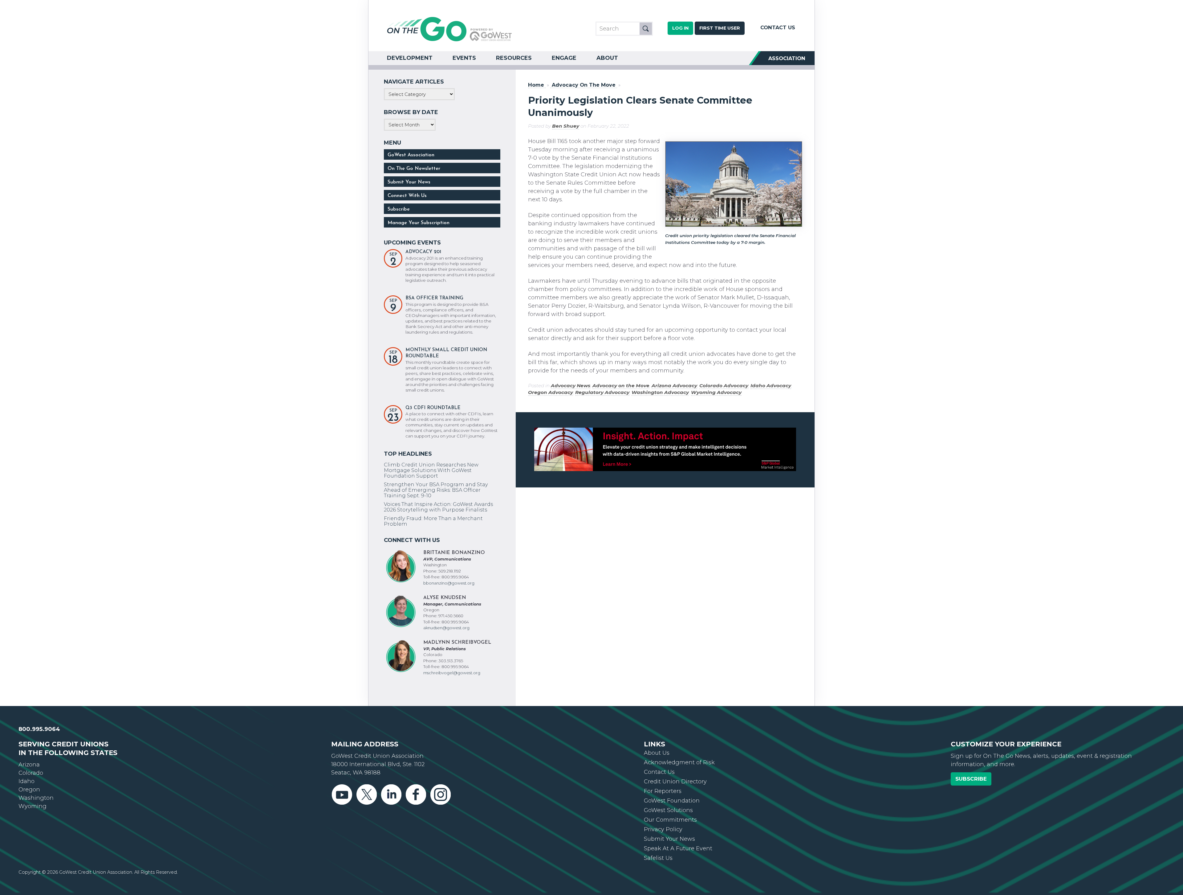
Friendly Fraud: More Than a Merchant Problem (433, 521)
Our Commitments (670, 819)
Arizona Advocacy (674, 385)
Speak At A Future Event (678, 848)
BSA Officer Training (434, 298)
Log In (680, 28)
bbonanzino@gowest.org (448, 583)
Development (410, 58)
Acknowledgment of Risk (679, 762)
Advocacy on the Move (620, 385)
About (607, 58)
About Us (656, 752)
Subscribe (399, 209)
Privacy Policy (663, 829)
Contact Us (777, 27)
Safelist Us (658, 858)
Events (464, 58)
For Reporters (662, 791)
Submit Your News (409, 182)
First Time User (719, 28)
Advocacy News (570, 385)
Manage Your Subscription (418, 222)
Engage (564, 58)
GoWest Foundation (672, 800)
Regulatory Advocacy (602, 392)
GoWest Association (411, 155)
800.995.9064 (39, 729)
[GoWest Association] (449, 40)
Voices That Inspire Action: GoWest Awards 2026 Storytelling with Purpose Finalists (438, 507)
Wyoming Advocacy (716, 392)
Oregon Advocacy (550, 392)
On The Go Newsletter (414, 168)
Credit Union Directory (675, 781)
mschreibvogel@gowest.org (451, 672)
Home (536, 85)
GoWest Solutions (668, 810)
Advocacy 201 (423, 252)
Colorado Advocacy (723, 385)
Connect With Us (407, 195)
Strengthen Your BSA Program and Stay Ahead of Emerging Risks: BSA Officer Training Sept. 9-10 (436, 490)
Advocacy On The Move (584, 85)
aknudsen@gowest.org (446, 627)
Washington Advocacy (660, 392)
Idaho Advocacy (770, 385)
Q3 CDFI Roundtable (433, 408)
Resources (514, 58)
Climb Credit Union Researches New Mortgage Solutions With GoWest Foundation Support (431, 470)
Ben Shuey (565, 126)
